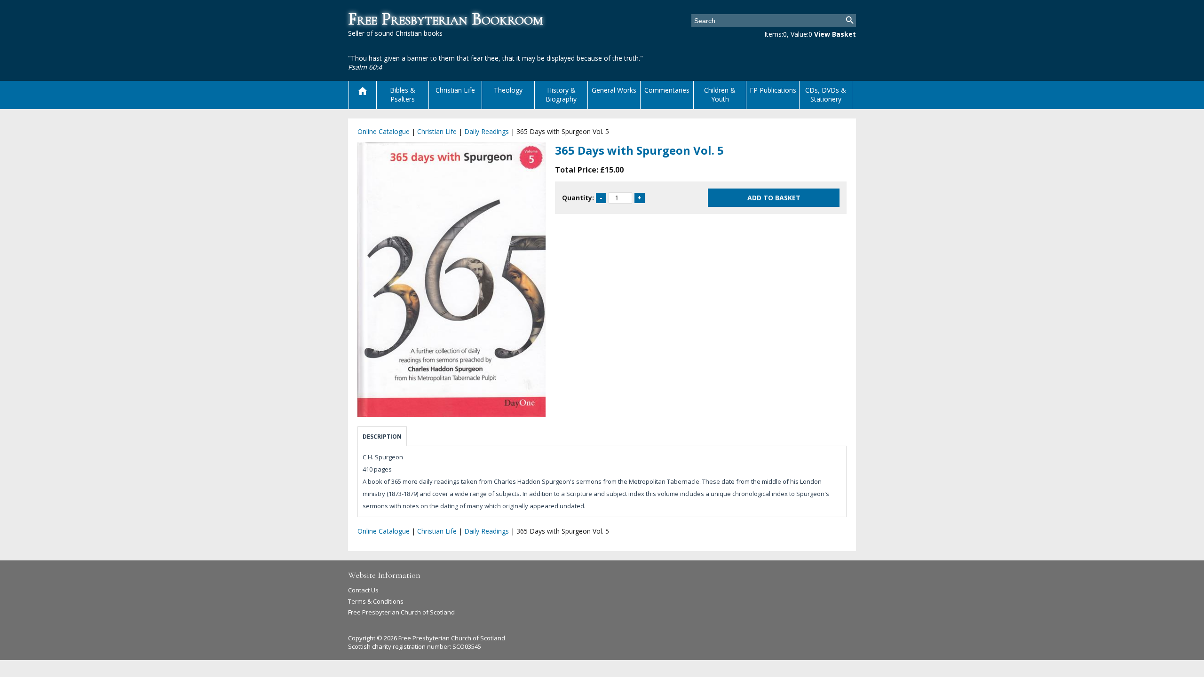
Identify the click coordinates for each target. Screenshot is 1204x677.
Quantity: (578, 197)
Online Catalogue (383, 131)
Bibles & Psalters (402, 94)
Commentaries (666, 90)
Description (382, 437)
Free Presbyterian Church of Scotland (401, 612)
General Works (614, 90)
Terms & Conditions (376, 601)
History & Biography (561, 94)
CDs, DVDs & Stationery (825, 94)
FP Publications (773, 90)
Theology (508, 90)
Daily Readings (486, 131)
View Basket (835, 34)
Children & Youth (720, 94)
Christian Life (455, 90)
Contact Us (363, 590)
